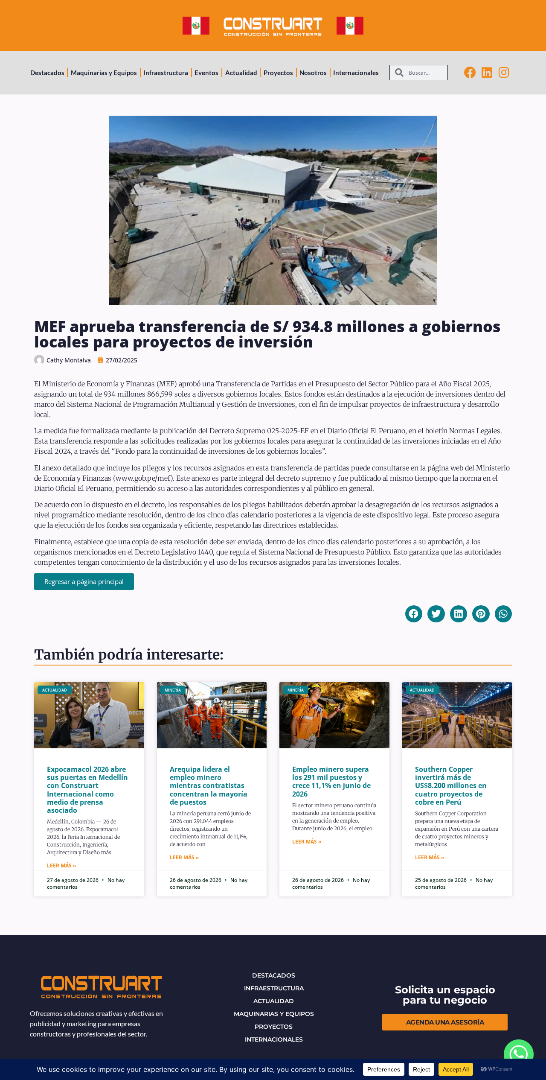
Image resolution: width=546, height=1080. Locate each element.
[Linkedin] (487, 72)
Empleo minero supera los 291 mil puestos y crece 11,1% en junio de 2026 (331, 782)
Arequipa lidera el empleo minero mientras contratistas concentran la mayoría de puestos (208, 786)
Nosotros (313, 72)
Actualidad (241, 72)
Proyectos (278, 72)
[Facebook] (470, 72)
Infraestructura (165, 72)
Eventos (206, 72)
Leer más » (61, 865)
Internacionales (356, 72)
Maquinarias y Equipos (104, 72)
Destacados (47, 72)
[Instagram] (504, 72)
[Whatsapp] (519, 1054)
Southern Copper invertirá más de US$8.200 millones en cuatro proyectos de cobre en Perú (451, 786)
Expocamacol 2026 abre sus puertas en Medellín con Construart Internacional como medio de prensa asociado (87, 790)
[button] (414, 614)
